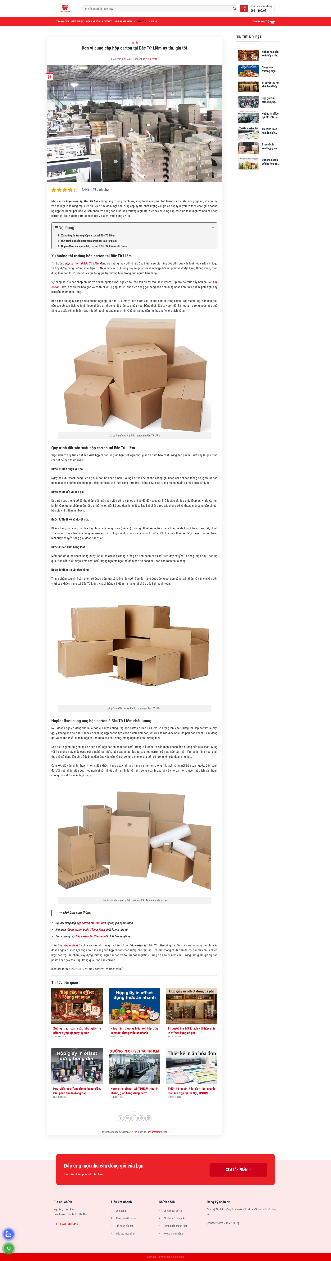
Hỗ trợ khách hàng (173, 1233)
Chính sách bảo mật (174, 1218)
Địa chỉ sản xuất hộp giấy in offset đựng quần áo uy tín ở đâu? (270, 146)
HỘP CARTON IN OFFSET (99, 21)
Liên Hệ (153, 21)
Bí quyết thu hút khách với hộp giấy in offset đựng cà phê (191, 1030)
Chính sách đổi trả (173, 1210)
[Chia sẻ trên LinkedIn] (148, 1118)
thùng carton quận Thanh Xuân (85, 929)
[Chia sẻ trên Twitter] (128, 1118)
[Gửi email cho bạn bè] (134, 1118)
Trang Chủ (62, 21)
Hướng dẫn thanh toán (176, 1226)
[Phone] (8, 1248)
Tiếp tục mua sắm (125, 1233)
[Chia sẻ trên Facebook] (121, 1118)
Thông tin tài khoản (126, 1218)
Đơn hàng (121, 1210)
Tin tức (142, 21)
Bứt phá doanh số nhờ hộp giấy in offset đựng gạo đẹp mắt (270, 162)
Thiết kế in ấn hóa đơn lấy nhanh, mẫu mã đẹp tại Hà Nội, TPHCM (191, 1091)
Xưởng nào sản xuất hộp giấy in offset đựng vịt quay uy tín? (77, 1030)
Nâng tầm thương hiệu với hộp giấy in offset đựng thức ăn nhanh (134, 1030)
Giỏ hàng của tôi (124, 1226)
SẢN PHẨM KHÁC (123, 21)
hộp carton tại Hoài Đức (91, 923)
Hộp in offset (150, 59)
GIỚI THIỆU (77, 21)
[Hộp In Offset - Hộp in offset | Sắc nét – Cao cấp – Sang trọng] (65, 8)
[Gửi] (234, 8)
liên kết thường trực (157, 1131)
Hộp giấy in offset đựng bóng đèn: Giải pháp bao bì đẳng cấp (77, 1091)
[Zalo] (8, 1234)
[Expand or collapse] (213, 228)
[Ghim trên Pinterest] (141, 1118)
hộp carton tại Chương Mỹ (92, 936)
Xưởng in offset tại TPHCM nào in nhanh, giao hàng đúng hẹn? (134, 1091)
